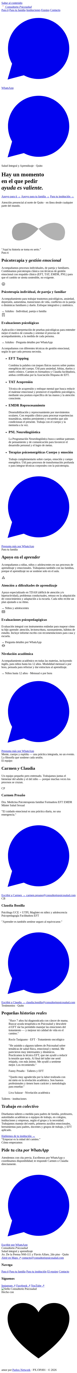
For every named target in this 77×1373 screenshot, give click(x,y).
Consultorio (18, 6)
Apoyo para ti (11, 196)
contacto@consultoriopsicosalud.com (43, 1257)
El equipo (52, 1271)
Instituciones (33, 10)
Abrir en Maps (11, 1257)
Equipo (45, 10)
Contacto (55, 10)
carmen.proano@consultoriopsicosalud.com (51, 895)
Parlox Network (21, 1369)
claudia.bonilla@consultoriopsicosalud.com (50, 1002)
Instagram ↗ (8, 1285)
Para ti (5, 10)
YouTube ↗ (37, 1285)
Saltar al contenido (11, 2)
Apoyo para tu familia (35, 196)
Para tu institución (62, 196)
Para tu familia (17, 10)
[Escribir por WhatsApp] (38, 162)
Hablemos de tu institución (18, 1136)
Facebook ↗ (23, 1285)
